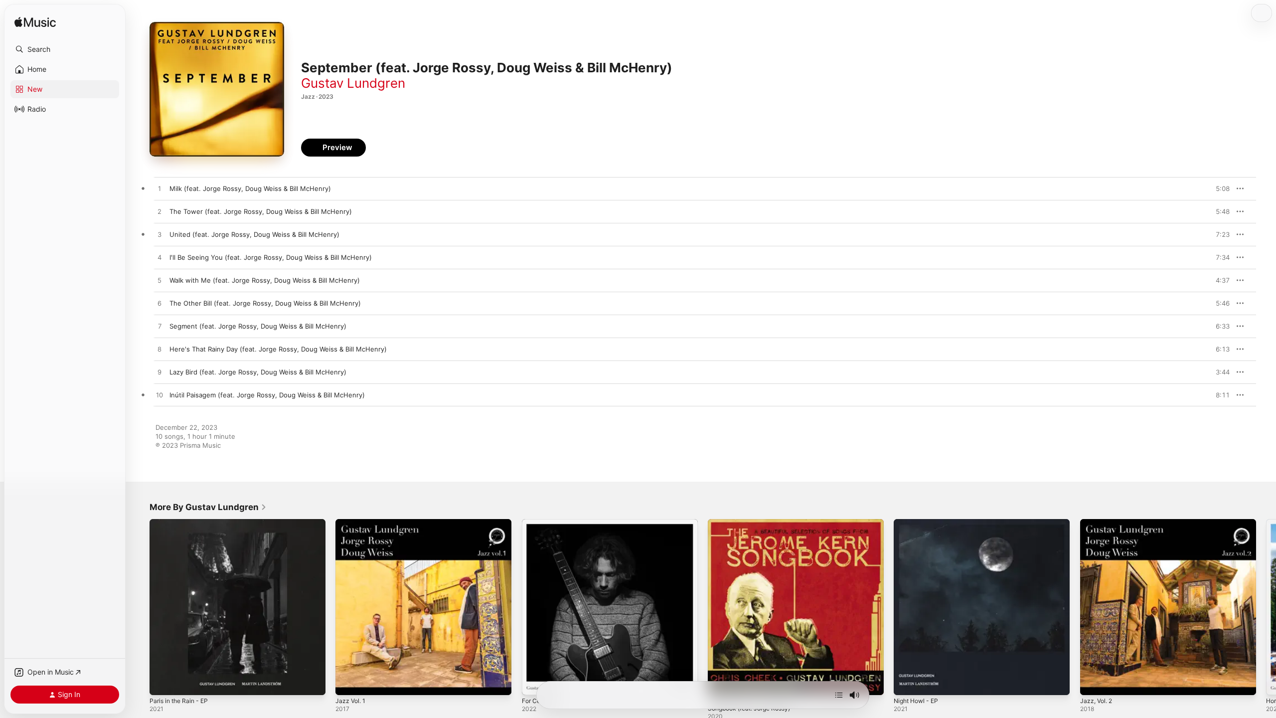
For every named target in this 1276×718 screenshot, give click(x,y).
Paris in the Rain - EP (182, 523)
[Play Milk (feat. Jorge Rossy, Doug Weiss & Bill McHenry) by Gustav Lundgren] (159, 188)
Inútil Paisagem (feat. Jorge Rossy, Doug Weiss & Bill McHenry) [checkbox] (267, 395)
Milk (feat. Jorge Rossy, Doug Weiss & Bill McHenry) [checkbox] (250, 188)
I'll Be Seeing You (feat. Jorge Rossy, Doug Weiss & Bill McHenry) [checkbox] (270, 257)
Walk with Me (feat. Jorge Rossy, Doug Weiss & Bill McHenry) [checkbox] (264, 280)
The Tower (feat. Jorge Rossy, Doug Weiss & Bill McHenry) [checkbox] (260, 211)
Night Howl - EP (919, 523)
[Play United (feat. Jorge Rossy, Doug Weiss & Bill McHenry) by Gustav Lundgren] (159, 234)
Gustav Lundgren (353, 83)
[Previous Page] (140, 607)
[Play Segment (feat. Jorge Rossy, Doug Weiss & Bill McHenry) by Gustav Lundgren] (159, 326)
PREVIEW (1219, 188)
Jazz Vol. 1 (351, 523)
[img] (35, 22)
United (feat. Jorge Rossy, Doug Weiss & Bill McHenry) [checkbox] (254, 234)
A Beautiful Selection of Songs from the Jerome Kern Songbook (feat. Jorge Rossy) (790, 527)
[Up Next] (839, 695)
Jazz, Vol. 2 (1098, 523)
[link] (208, 507)
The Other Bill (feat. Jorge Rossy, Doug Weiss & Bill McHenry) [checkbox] (265, 303)
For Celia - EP (543, 523)
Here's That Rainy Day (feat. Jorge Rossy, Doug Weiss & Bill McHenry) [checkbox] (278, 349)
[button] (65, 49)
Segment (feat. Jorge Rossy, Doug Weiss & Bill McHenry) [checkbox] (257, 326)
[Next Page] (1266, 607)
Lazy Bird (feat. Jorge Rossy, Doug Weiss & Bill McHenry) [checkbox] (257, 372)
